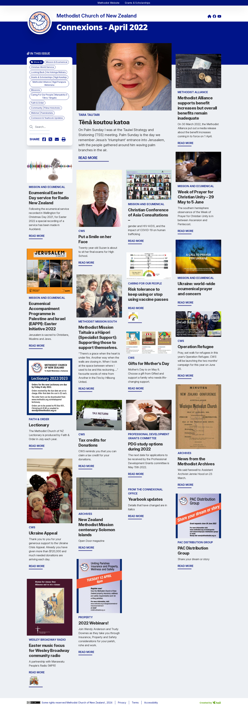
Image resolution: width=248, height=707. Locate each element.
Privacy (122, 702)
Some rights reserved (54, 702)
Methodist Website (108, 2)
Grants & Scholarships (137, 2)
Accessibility (151, 702)
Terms (135, 702)
